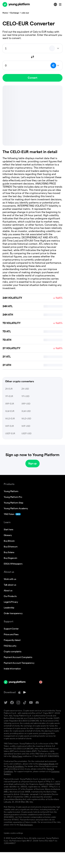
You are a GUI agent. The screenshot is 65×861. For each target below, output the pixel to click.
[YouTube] (31, 703)
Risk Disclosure (26, 825)
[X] (6, 703)
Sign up (32, 463)
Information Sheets (47, 764)
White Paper (17, 756)
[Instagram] (18, 703)
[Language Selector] (55, 4)
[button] (32, 833)
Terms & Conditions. (15, 766)
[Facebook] (12, 703)
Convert (32, 77)
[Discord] (37, 703)
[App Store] (19, 692)
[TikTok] (25, 703)
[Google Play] (24, 692)
